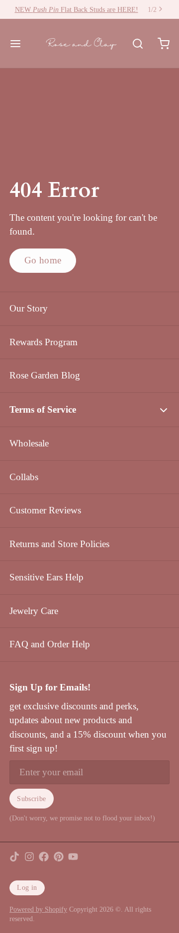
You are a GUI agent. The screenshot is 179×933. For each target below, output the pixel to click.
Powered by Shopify (38, 909)
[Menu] (20, 43)
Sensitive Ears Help (46, 577)
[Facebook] (44, 857)
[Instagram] (29, 857)
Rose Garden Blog (44, 375)
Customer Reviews (45, 510)
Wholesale (29, 443)
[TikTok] (14, 857)
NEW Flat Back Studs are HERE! (76, 9)
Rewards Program (43, 342)
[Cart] (159, 43)
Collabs (23, 477)
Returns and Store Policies (59, 544)
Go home (43, 260)
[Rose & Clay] (81, 43)
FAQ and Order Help (49, 644)
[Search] (133, 44)
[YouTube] (73, 857)
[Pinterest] (59, 857)
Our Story (28, 308)
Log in (27, 887)
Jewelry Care (33, 611)
